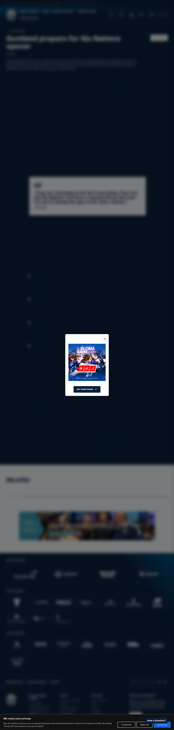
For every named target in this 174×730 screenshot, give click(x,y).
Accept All (162, 724)
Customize (126, 724)
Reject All (144, 724)
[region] (87, 722)
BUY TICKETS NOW (85, 389)
